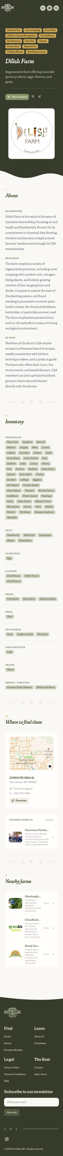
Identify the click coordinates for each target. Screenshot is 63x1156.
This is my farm (19, 97)
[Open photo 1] (31, 133)
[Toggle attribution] (50, 766)
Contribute (40, 1043)
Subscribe (12, 1112)
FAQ (6, 1080)
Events (7, 1043)
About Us (39, 1036)
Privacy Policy (11, 1067)
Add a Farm (40, 1074)
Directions (21, 801)
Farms (7, 1036)
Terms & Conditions (15, 1074)
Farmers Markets (13, 1049)
